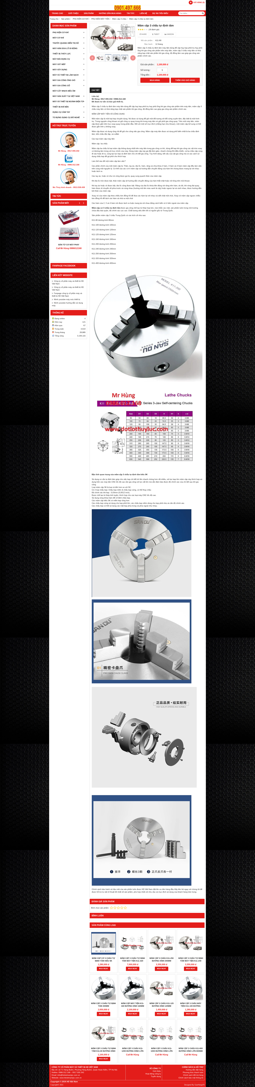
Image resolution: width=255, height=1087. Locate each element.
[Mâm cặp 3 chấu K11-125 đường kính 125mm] (161, 988)
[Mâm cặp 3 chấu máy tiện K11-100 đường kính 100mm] (190, 988)
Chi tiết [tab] (95, 90)
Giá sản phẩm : (147, 64)
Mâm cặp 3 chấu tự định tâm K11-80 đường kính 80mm (103, 1051)
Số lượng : (145, 70)
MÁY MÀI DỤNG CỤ (61, 59)
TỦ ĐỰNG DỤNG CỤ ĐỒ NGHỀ (66, 117)
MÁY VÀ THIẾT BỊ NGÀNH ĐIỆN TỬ (68, 101)
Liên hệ (143, 13)
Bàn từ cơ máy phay (68, 245)
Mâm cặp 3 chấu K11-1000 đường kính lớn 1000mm (162, 1051)
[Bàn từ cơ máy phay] (69, 225)
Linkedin (170, 34)
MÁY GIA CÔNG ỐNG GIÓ (64, 80)
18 (154, 29)
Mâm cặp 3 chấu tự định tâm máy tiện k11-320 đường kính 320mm (132, 961)
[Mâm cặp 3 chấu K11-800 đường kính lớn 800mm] (190, 1033)
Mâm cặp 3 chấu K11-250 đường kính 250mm (162, 959)
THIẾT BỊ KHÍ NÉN (61, 107)
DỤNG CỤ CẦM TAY (61, 112)
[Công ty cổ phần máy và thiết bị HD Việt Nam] (127, 10)
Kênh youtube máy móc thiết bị (67, 299)
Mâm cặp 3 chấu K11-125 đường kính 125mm (162, 1004)
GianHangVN (200, 1085)
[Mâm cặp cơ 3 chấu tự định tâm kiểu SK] (103, 943)
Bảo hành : (149, 44)
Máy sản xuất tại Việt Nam (66, 96)
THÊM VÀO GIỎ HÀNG (185, 80)
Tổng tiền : (145, 75)
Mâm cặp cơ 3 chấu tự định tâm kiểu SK (103, 959)
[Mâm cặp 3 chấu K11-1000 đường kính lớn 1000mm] (161, 1033)
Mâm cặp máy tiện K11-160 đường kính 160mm (132, 1004)
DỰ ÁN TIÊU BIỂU (160, 13)
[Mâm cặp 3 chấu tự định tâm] (112, 38)
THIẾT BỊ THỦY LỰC (62, 54)
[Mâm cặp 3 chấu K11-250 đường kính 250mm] (161, 943)
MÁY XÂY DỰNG (60, 70)
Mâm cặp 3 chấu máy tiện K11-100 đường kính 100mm (190, 1006)
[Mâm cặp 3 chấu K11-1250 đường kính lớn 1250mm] (132, 1033)
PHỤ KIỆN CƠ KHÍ (61, 32)
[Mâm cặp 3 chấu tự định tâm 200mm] (103, 988)
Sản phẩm (89, 13)
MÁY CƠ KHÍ (58, 38)
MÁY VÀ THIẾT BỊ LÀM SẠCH (65, 75)
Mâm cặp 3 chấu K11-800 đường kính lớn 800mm (191, 1049)
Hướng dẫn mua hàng (110, 13)
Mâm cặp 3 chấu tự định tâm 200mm (103, 1004)
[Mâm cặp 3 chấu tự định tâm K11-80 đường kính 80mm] (103, 1033)
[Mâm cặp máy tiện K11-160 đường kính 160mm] (132, 988)
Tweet (156, 34)
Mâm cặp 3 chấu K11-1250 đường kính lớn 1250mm (132, 1051)
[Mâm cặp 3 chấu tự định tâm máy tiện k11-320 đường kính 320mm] (132, 943)
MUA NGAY (103, 969)
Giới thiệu (73, 13)
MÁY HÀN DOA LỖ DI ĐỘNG (65, 48)
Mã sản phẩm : (147, 40)
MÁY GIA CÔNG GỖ (61, 85)
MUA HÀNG (155, 80)
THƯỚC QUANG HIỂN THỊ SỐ (66, 43)
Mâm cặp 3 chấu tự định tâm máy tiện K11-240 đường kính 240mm (190, 961)
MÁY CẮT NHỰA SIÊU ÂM (64, 91)
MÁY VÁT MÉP (59, 64)
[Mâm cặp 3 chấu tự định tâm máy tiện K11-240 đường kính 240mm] (190, 943)
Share (144, 34)
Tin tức (130, 13)
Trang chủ (57, 13)
